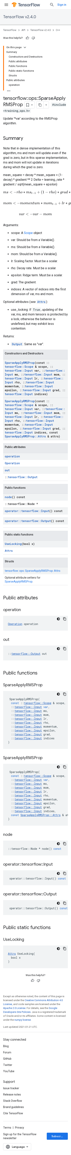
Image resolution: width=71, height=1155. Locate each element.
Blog (6, 1046)
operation (12, 456)
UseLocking (13, 544)
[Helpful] (27, 38)
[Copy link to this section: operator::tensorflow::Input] (57, 864)
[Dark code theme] (58, 619)
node (8, 497)
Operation (12, 463)
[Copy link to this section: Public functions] (41, 673)
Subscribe (58, 1136)
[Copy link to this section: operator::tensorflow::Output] (60, 894)
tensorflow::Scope (19, 366)
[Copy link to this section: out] (13, 640)
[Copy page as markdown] (40, 105)
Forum (7, 1052)
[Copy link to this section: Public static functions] (55, 928)
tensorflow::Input (19, 370)
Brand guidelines (13, 1107)
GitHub (7, 1058)
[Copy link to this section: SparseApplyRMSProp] (46, 685)
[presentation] (35, 214)
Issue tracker (11, 1088)
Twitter (7, 1065)
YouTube (8, 1071)
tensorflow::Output (22, 477)
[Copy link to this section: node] (16, 835)
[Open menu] (6, 4)
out (7, 470)
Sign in (61, 4)
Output (17, 344)
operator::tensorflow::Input (27, 511)
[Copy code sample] (65, 619)
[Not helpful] (33, 38)
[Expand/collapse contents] (24, 47)
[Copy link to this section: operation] (25, 610)
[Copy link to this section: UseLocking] (28, 939)
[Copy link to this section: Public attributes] (42, 598)
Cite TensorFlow (13, 1113)
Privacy (19, 1127)
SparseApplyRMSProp (20, 363)
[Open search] (52, 4)
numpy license (22, 1019)
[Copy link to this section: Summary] (27, 138)
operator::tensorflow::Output (28, 521)
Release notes (12, 1094)
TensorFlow (9, 30)
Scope (28, 233)
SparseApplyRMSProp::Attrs (25, 436)
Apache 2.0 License (14, 1008)
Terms (7, 1127)
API (23, 30)
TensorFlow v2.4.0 (19, 16)
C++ (58, 30)
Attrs (41, 302)
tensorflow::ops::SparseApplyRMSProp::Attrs (32, 570)
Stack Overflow (12, 1100)
